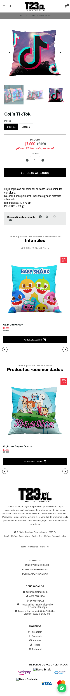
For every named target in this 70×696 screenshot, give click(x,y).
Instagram (37, 632)
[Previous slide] (10, 52)
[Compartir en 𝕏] (47, 217)
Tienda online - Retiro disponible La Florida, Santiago (36, 606)
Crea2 (6, 536)
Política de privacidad (35, 574)
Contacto (35, 560)
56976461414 (37, 600)
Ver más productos (33, 248)
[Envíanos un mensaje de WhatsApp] (61, 688)
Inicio (22, 15)
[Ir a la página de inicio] (35, 6)
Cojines (32, 15)
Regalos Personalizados (55, 536)
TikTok (36, 645)
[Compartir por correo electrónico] (10, 219)
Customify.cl (37, 536)
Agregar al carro (35, 173)
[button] (35, 339)
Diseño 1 (11, 126)
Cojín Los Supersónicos (17, 446)
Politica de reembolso (35, 569)
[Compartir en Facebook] (40, 217)
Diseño (7, 121)
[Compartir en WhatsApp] (54, 217)
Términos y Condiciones (35, 565)
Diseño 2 (26, 126)
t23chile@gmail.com (37, 592)
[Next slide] (60, 52)
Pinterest (37, 649)
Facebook (37, 636)
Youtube (37, 640)
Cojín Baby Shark (13, 324)
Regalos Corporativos (20, 536)
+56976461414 (37, 596)
